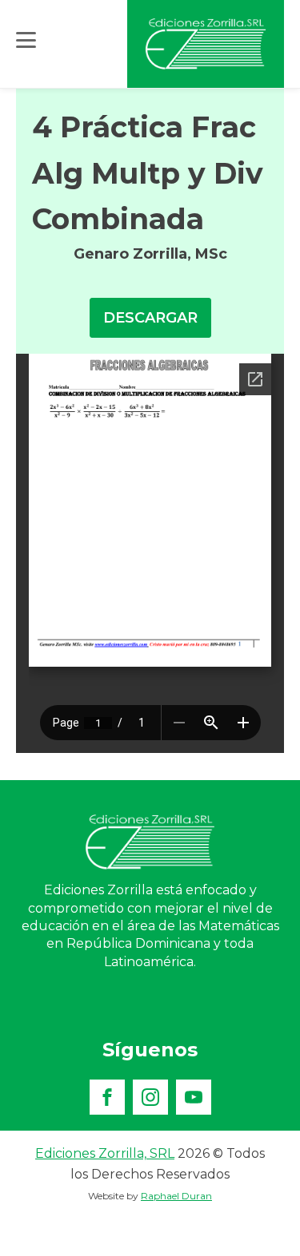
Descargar (150, 318)
